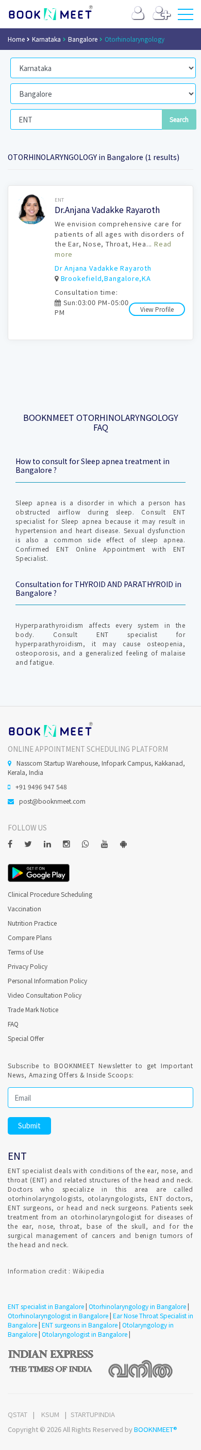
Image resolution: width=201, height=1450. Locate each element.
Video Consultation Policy (44, 995)
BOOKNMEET (50, 13)
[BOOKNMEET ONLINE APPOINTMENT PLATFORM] (50, 728)
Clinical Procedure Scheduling (50, 894)
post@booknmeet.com (52, 801)
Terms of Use (25, 951)
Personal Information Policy (47, 980)
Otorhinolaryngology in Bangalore (137, 1306)
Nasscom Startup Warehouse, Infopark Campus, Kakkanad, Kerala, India (96, 767)
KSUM (50, 1414)
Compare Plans (30, 937)
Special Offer (26, 1038)
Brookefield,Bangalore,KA (106, 278)
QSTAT (17, 1414)
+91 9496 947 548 (41, 786)
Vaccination (24, 908)
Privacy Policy (27, 966)
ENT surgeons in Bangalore (80, 1324)
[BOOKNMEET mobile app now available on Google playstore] (39, 872)
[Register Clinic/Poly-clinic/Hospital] (161, 15)
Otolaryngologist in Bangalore (84, 1334)
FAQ (13, 1023)
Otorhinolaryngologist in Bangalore (58, 1315)
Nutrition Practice (32, 922)
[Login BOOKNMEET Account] (138, 15)
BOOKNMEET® (155, 1429)
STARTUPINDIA (93, 1414)
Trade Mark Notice (33, 1009)
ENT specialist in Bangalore (46, 1306)
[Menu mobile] (185, 16)
